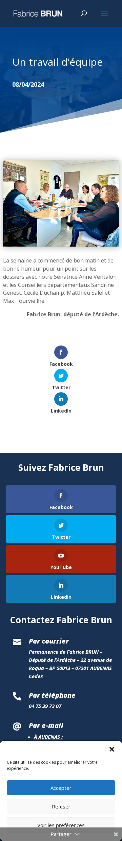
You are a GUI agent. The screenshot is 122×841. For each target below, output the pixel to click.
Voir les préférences (61, 825)
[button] (111, 749)
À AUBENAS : (48, 736)
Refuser (61, 806)
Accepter (61, 787)
